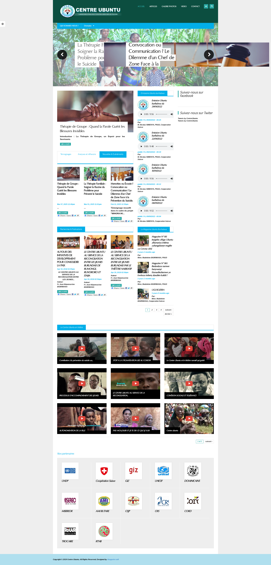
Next (209, 55)
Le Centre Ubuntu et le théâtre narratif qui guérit (185, 360)
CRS (157, 511)
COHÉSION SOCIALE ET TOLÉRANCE (181, 395)
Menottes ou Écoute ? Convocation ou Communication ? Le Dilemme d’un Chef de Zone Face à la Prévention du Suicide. (101, 55)
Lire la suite (65, 144)
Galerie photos (169, 6)
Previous (62, 55)
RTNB (98, 541)
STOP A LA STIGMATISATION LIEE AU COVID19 (132, 360)
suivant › (168, 310)
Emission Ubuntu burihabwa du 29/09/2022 (159, 103)
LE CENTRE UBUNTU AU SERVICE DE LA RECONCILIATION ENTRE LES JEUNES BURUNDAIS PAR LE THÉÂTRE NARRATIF (121, 260)
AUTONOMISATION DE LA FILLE (72, 430)
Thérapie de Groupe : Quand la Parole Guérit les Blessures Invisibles (68, 189)
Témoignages (65, 154)
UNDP (65, 481)
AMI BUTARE (102, 511)
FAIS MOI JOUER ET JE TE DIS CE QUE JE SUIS (131, 430)
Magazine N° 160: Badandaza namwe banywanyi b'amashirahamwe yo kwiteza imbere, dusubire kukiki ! (154, 269)
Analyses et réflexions (87, 154)
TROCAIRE (67, 541)
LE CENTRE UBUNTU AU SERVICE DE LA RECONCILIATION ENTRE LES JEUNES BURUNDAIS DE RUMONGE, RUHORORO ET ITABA (94, 263)
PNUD (157, 125)
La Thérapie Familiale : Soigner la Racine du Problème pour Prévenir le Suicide (95, 189)
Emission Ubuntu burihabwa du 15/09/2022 (159, 167)
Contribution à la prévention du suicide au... (76, 360)
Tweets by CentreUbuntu (188, 118)
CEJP (127, 511)
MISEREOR (67, 511)
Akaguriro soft (113, 559)
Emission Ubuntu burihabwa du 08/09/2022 (159, 200)
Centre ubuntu (172, 430)
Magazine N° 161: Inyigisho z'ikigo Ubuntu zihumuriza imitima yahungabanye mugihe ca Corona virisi (155, 242)
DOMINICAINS (192, 481)
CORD (187, 511)
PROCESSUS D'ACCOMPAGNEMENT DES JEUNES (79, 395)
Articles (153, 6)
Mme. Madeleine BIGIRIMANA (149, 258)
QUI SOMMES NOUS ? (69, 26)
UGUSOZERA (158, 289)
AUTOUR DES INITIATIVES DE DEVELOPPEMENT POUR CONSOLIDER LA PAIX (68, 258)
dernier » (168, 314)
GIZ (127, 481)
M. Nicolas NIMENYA (146, 125)
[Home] (89, 11)
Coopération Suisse (105, 481)
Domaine (86, 27)
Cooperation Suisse (163, 221)
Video (184, 6)
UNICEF (158, 481)
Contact (195, 6)
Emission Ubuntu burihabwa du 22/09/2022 (159, 135)
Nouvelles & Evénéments (114, 154)
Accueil (141, 6)
